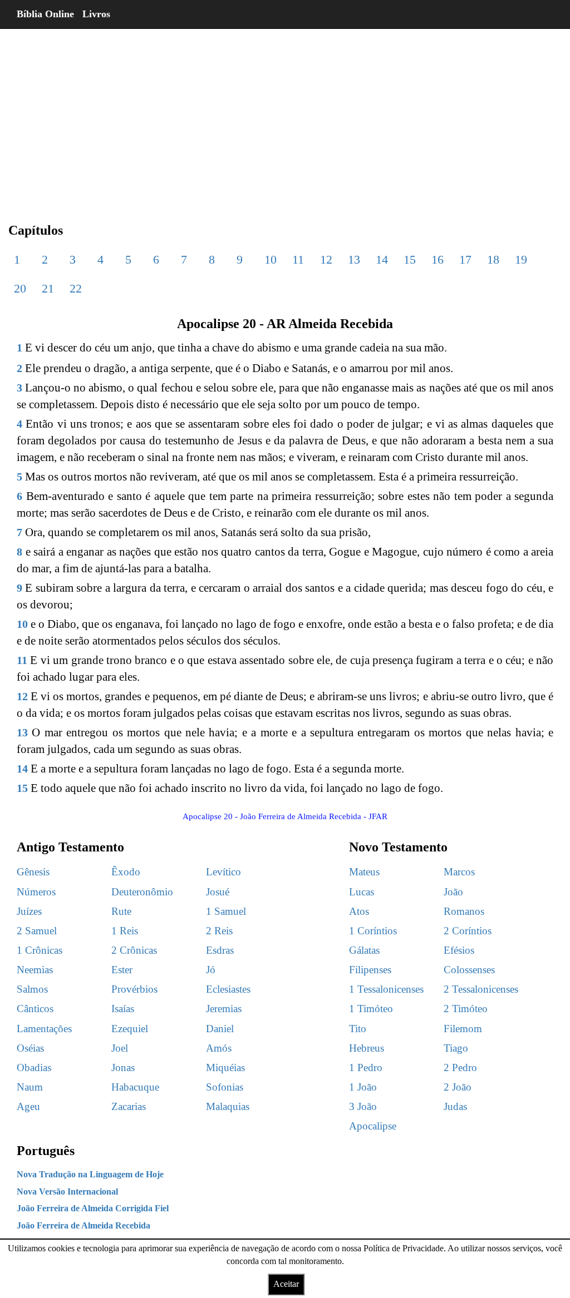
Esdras (220, 950)
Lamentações (44, 1028)
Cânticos (35, 1008)
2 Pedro (460, 1067)
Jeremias (224, 1008)
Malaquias (227, 1106)
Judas (455, 1106)
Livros (96, 13)
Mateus (364, 872)
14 (382, 259)
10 (270, 259)
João (453, 892)
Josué (217, 892)
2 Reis (219, 931)
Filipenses (370, 969)
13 (354, 259)
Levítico (223, 872)
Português (46, 1150)
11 (298, 259)
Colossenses (469, 969)
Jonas (123, 1067)
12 (326, 259)
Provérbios (134, 989)
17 (465, 259)
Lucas (361, 892)
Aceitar (286, 1284)
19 (521, 259)
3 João (363, 1106)
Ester (121, 969)
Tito (357, 1028)
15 (410, 259)
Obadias (34, 1067)
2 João (457, 1087)
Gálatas (364, 950)
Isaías (122, 1008)
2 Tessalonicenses (481, 989)
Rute (121, 911)
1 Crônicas (39, 950)
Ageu (28, 1106)
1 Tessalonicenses (386, 989)
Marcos (459, 872)
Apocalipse (372, 1126)
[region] (285, 117)
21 (48, 288)
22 (76, 288)
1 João (363, 1087)
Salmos (32, 989)
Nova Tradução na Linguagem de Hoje (90, 1174)
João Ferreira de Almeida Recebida (83, 1225)
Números (36, 892)
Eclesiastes (228, 989)
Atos (359, 911)
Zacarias (128, 1106)
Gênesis (33, 872)
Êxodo (125, 872)
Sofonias (224, 1087)
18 (493, 259)
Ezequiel (129, 1028)
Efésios (459, 950)
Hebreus (366, 1048)
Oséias (30, 1048)
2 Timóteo (466, 1008)
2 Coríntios (468, 931)
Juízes (29, 911)
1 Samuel (226, 911)
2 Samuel (37, 931)
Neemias (35, 969)
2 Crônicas (134, 950)
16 (437, 259)
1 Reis (124, 931)
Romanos (464, 911)
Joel (119, 1048)
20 (20, 288)
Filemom (463, 1028)
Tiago (456, 1048)
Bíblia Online (45, 13)
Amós (219, 1048)
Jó (210, 969)
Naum (30, 1087)
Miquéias (225, 1067)
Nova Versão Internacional (67, 1191)
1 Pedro (365, 1067)
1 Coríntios (373, 931)
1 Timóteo (371, 1008)
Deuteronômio (142, 892)
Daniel (220, 1028)
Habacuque (135, 1087)
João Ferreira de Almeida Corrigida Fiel (93, 1208)
